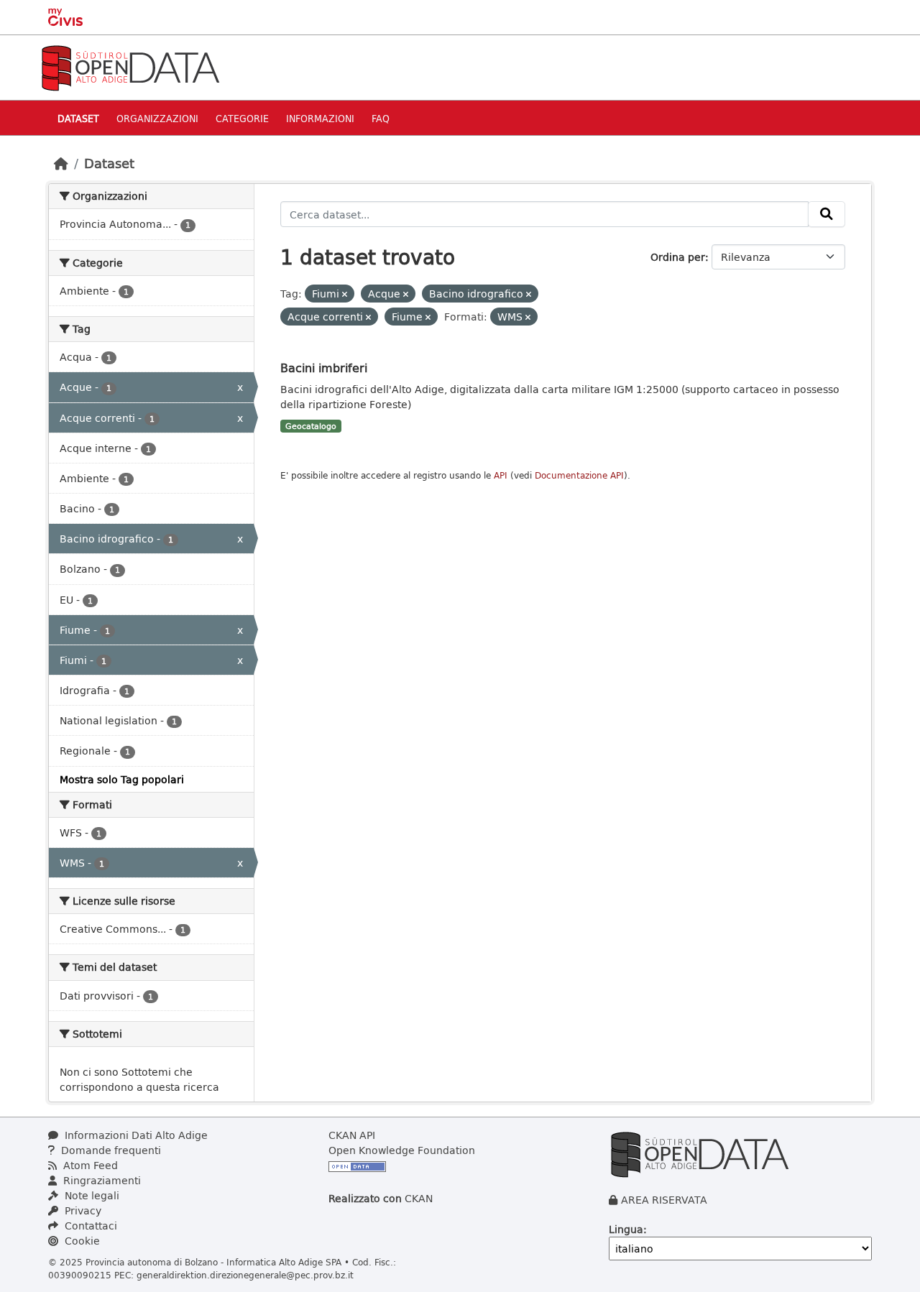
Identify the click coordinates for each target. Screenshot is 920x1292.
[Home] (61, 163)
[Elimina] (344, 294)
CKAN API (351, 1135)
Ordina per (677, 256)
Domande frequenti (109, 1150)
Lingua (626, 1229)
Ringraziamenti (100, 1180)
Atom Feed (89, 1165)
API (500, 475)
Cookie (81, 1240)
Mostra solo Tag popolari (122, 779)
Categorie (242, 118)
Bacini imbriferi (323, 368)
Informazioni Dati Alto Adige (135, 1135)
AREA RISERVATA (664, 1199)
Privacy (81, 1210)
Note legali (90, 1195)
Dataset (78, 118)
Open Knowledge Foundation (401, 1150)
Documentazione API (579, 475)
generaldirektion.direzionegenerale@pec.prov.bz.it (245, 1274)
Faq (381, 118)
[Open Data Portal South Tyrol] (130, 66)
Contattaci (89, 1225)
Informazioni (320, 118)
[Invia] (826, 214)
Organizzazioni (157, 118)
